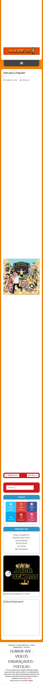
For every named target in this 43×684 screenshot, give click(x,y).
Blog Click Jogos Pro (21, 535)
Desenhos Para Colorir (21, 538)
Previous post (13, 475)
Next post (31, 475)
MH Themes (29, 680)
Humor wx (25, 80)
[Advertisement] (21, 24)
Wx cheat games (21, 549)
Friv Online (21, 546)
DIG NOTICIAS (21, 543)
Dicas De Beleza (21, 541)
